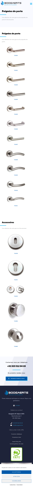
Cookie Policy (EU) (16, 441)
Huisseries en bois (16, 437)
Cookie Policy (13, 484)
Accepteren (16, 472)
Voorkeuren (16, 481)
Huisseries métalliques (16, 434)
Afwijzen (16, 476)
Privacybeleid (19, 484)
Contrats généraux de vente (16, 443)
